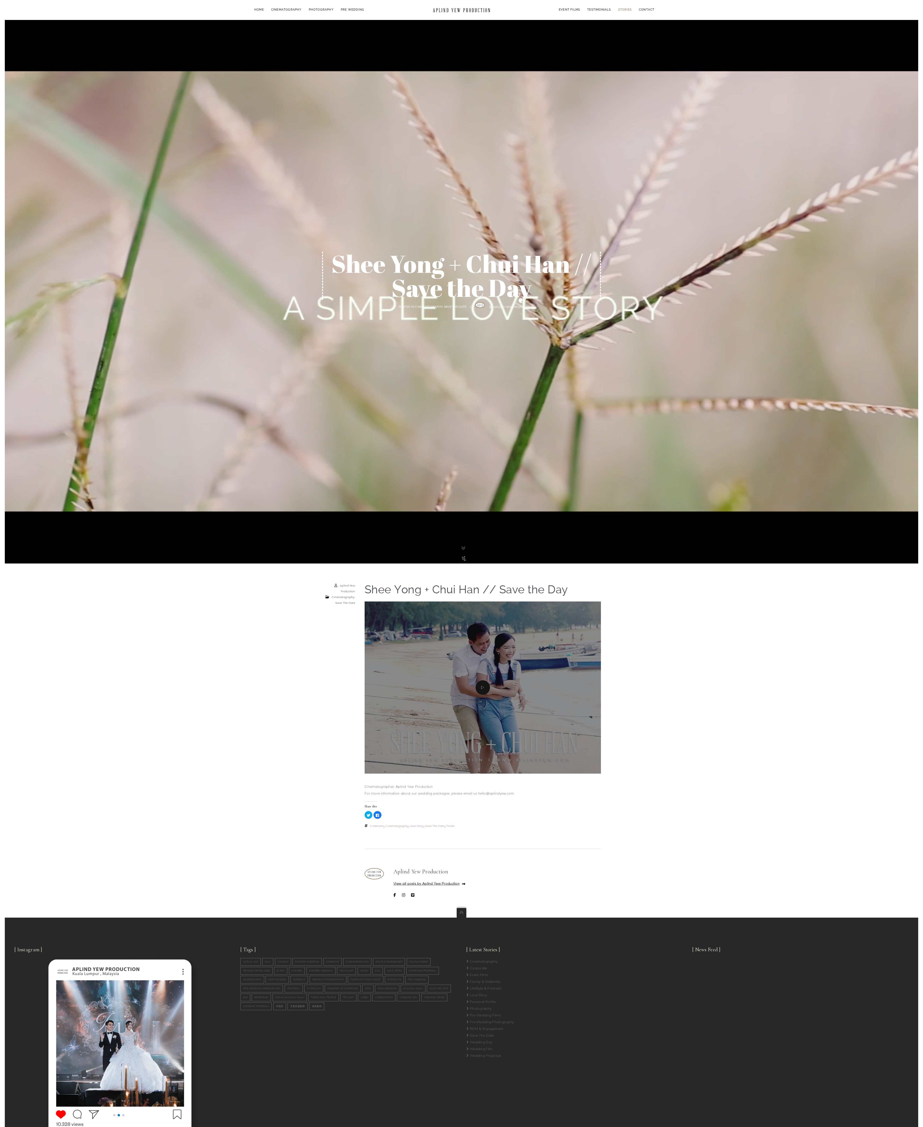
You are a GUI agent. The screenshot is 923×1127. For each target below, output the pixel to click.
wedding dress (434, 997)
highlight (347, 970)
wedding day (408, 997)
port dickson (277, 979)
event (281, 970)
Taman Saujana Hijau (289, 997)
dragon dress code (256, 970)
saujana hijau (413, 988)
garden (297, 970)
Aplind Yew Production (513, 307)
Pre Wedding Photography (492, 1022)
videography (384, 997)
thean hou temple (323, 997)
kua (377, 970)
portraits (394, 979)
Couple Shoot (418, 961)
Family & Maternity (485, 981)
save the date (435, 826)
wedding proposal (256, 1006)
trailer (450, 826)
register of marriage (342, 988)
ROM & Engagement (486, 1029)
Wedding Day (481, 1042)
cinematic (377, 826)
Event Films (479, 975)
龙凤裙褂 (317, 1006)
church (283, 961)
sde (245, 997)
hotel (364, 970)
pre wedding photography (261, 988)
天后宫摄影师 (297, 1006)
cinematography (396, 826)
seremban (261, 997)
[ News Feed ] (706, 949)
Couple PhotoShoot (389, 961)
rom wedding (387, 988)
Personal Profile (483, 1002)
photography (252, 979)
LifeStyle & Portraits (485, 988)
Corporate (478, 968)
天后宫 (279, 1006)
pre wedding (417, 979)
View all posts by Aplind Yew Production (426, 883)
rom (368, 988)
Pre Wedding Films (485, 1015)
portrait (299, 979)
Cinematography (428, 306)
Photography (480, 1008)
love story (417, 826)
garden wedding (321, 970)
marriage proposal (423, 970)
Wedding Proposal (485, 1055)
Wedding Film (481, 1049)
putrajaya (314, 988)
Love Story (478, 995)
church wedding (307, 961)
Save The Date (455, 306)
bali (268, 961)
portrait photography (328, 979)
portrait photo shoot (365, 979)
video (364, 997)
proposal (293, 988)
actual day (250, 961)
